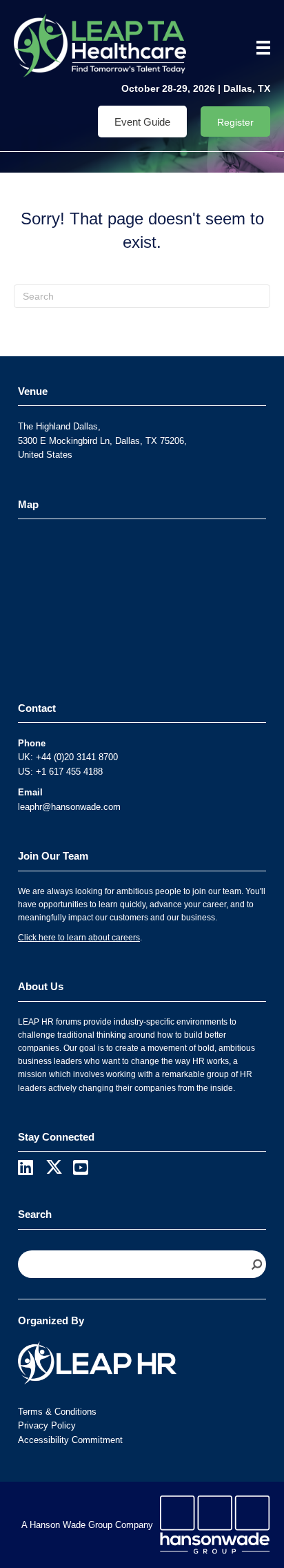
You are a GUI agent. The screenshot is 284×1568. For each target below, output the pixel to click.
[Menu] (258, 47)
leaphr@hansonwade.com (69, 807)
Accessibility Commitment (70, 1440)
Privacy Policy (47, 1425)
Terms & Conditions (57, 1411)
